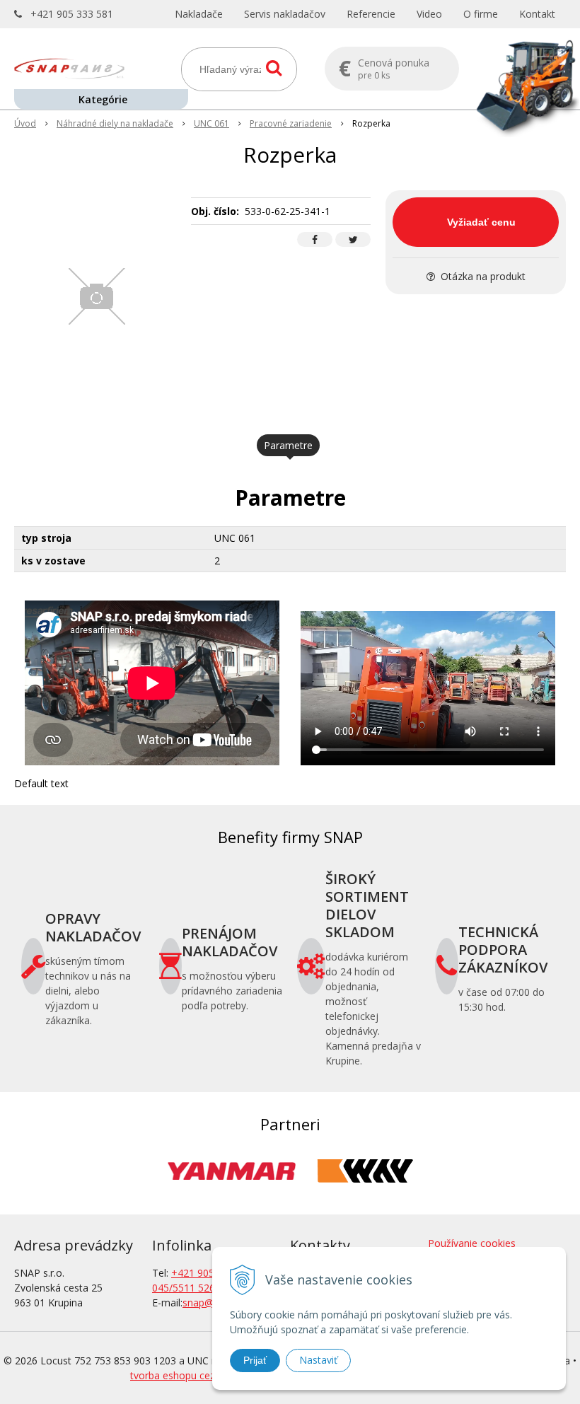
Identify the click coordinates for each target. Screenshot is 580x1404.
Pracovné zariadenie (291, 123)
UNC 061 (211, 123)
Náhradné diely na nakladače (115, 123)
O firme (480, 14)
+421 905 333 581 (71, 14)
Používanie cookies (472, 1243)
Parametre (288, 445)
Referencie (371, 14)
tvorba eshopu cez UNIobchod (200, 1375)
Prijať (255, 1360)
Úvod (25, 123)
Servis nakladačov (284, 14)
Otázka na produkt (482, 276)
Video (429, 14)
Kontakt (537, 14)
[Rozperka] (97, 296)
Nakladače (199, 14)
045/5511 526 (183, 1287)
